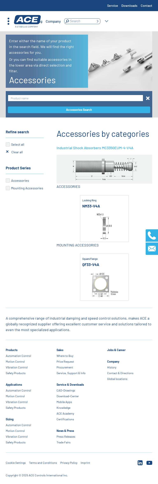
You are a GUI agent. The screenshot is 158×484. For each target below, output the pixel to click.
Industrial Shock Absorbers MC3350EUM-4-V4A (95, 147)
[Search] (97, 21)
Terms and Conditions (43, 462)
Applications (14, 384)
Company (113, 361)
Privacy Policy (68, 462)
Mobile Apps (64, 402)
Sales (60, 350)
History (111, 367)
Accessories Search (79, 109)
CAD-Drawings (66, 390)
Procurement (65, 367)
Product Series (18, 168)
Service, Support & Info (71, 373)
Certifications (65, 419)
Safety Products (16, 373)
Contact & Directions (120, 373)
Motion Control (15, 361)
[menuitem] (53, 21)
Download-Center (68, 396)
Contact (146, 5)
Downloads (129, 5)
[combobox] (75, 98)
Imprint (85, 462)
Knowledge (63, 407)
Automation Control (18, 355)
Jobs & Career (116, 350)
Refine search (17, 132)
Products (11, 350)
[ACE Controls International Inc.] (27, 21)
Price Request (65, 361)
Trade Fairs (64, 442)
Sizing (10, 419)
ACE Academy (65, 413)
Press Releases (66, 436)
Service (112, 5)
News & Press (65, 430)
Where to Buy (65, 355)
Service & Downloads (70, 384)
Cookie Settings (16, 462)
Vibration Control (17, 367)
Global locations (117, 379)
